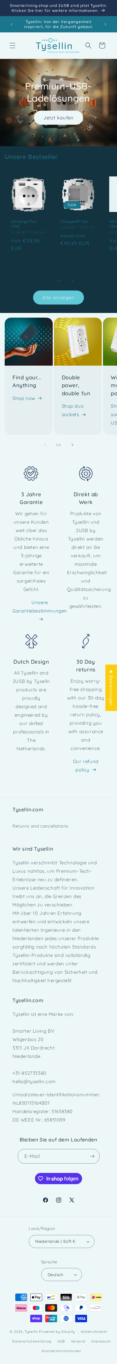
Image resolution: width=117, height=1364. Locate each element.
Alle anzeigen (58, 297)
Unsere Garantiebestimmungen (39, 606)
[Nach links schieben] (45, 280)
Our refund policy (86, 765)
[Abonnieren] (92, 1156)
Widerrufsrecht (94, 1331)
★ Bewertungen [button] (111, 688)
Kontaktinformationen (61, 1351)
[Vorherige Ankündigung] (11, 24)
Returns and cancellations (40, 826)
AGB (61, 1341)
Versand (78, 1341)
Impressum (100, 1341)
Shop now (23, 398)
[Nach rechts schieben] (72, 280)
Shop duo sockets (73, 410)
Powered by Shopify (57, 1331)
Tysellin (31, 1331)
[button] (12, 45)
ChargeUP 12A (74, 221)
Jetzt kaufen (58, 118)
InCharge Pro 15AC (23, 223)
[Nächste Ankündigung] (105, 24)
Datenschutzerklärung (31, 1341)
